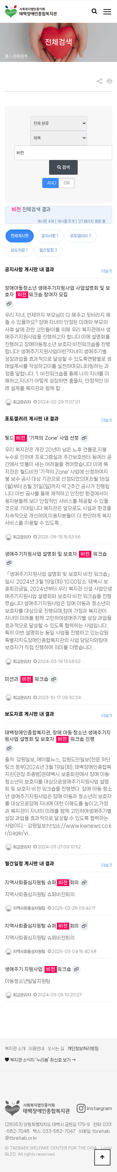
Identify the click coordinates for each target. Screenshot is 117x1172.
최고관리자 (21, 402)
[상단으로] (102, 1157)
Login (106, 1148)
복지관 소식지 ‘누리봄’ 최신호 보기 (40, 1060)
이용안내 (36, 1048)
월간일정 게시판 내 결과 (29, 863)
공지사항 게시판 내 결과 (29, 269)
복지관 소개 (15, 1048)
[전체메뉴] (107, 12)
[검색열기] (94, 12)
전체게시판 (20, 236)
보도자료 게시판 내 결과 (29, 714)
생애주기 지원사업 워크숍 (38, 969)
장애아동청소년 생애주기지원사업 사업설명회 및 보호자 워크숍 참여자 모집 (57, 292)
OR (67, 183)
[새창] (9, 304)
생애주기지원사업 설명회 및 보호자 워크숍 (56, 554)
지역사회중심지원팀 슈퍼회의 (42, 882)
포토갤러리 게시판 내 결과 (32, 418)
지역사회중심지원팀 (28, 908)
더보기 (106, 271)
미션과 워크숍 (26, 679)
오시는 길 (55, 1048)
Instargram (99, 1108)
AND (51, 183)
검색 (65, 167)
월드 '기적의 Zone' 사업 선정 (42, 438)
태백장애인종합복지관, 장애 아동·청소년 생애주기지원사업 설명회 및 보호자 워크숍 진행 (58, 736)
